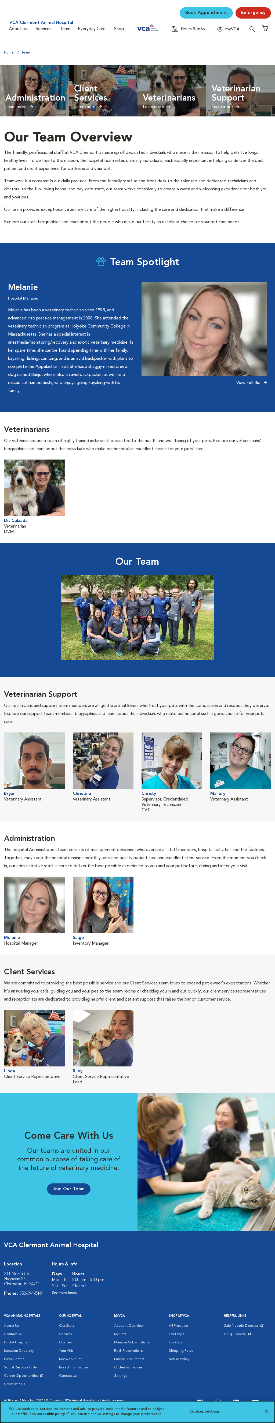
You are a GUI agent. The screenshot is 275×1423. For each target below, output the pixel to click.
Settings (120, 1376)
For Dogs (176, 1334)
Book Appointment (206, 13)
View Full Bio (249, 383)
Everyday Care (92, 29)
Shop (119, 29)
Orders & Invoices (128, 1367)
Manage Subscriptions (132, 1342)
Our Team (67, 1342)
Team (65, 29)
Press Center (14, 1359)
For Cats (175, 1342)
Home (9, 52)
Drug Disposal (237, 1335)
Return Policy (179, 1359)
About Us (18, 29)
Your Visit (66, 1351)
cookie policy (55, 1414)
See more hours (64, 1292)
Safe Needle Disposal (242, 1327)
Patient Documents (129, 1359)
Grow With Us (14, 1384)
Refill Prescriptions (128, 1351)
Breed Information (73, 1367)
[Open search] (253, 28)
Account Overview (128, 1326)
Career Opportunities (22, 1377)
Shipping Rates (181, 1351)
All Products (178, 1326)
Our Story (66, 1326)
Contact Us (12, 1334)
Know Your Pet (70, 1359)
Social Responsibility (20, 1367)
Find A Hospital (16, 1342)
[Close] (266, 1411)
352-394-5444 (31, 1294)
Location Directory (19, 1351)
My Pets (120, 1334)
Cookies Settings (204, 1411)
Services (43, 29)
